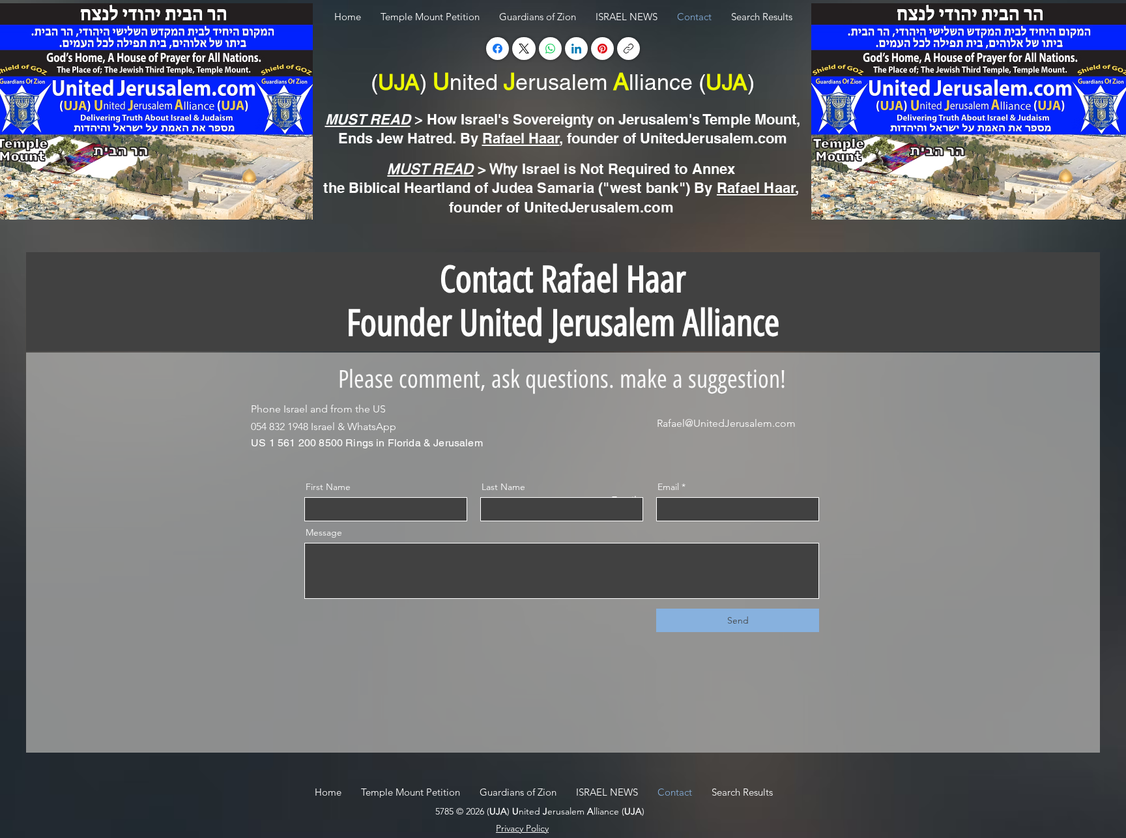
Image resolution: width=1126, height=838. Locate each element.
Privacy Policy (522, 828)
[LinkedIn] (576, 48)
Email (668, 486)
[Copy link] (628, 48)
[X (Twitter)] (524, 48)
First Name (328, 486)
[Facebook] (497, 48)
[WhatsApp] (550, 48)
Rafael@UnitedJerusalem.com (726, 423)
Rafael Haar (521, 138)
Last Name (503, 486)
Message (324, 532)
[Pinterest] (602, 48)
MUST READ (368, 119)
